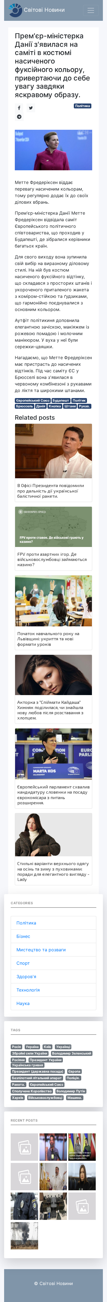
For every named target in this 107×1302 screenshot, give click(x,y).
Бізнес (23, 936)
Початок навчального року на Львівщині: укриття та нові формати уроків (48, 638)
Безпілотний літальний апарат (37, 1078)
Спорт (23, 963)
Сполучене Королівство (32, 1091)
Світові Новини (43, 10)
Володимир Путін (71, 1091)
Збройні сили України (29, 1053)
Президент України (45, 1060)
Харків (17, 1098)
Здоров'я (26, 976)
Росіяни (18, 1060)
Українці (63, 1047)
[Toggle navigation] (90, 10)
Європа (74, 1071)
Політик (79, 400)
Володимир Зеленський (71, 1053)
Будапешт (61, 400)
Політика (82, 106)
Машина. (74, 1098)
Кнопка (55, 406)
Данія (40, 406)
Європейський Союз (32, 400)
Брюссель (24, 406)
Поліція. (73, 1078)
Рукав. (84, 406)
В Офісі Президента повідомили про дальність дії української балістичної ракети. (50, 490)
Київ (47, 1047)
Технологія (28, 990)
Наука (23, 1003)
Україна (32, 1047)
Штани (70, 406)
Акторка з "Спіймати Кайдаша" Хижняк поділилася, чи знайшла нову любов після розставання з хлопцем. (50, 710)
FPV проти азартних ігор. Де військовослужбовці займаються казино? (52, 559)
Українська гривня (27, 1065)
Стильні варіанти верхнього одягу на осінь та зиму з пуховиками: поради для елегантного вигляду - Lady (53, 871)
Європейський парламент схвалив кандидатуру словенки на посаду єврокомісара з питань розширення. (53, 794)
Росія (16, 1047)
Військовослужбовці (45, 1098)
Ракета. (18, 1084)
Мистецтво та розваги (41, 949)
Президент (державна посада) (37, 1071)
